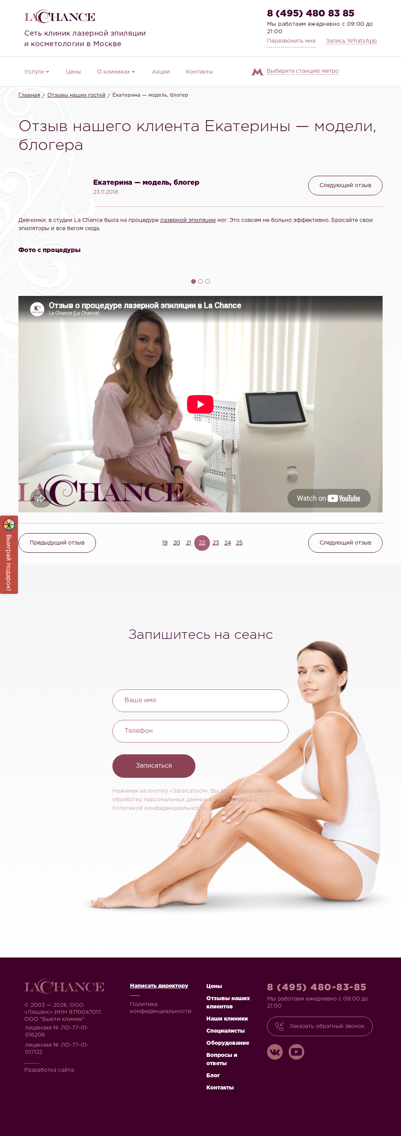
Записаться (154, 766)
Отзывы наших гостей (76, 95)
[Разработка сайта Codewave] (48, 1080)
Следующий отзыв (345, 185)
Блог (213, 1075)
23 (216, 543)
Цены (73, 72)
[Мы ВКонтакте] (275, 1052)
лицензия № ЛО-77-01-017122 (57, 1049)
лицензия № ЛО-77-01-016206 (57, 1031)
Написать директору (159, 986)
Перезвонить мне (291, 41)
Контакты (199, 72)
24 (227, 543)
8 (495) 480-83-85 (317, 987)
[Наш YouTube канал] (296, 1052)
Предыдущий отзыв (57, 543)
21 (188, 543)
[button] (50, 177)
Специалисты (225, 1031)
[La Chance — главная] (59, 16)
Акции (161, 72)
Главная (29, 95)
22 (202, 543)
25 (239, 543)
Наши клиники (227, 1019)
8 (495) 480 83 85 (310, 13)
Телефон (139, 731)
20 (176, 543)
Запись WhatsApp (351, 41)
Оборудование (227, 1043)
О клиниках (113, 72)
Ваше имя (140, 700)
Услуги (34, 72)
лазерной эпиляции (188, 220)
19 (165, 543)
